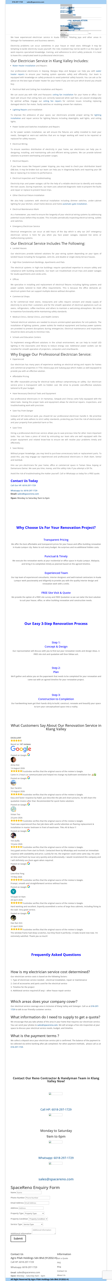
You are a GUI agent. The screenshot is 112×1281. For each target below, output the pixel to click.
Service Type (16, 1224)
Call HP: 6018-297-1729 (56, 1109)
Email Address (17, 1203)
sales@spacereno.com (28, 493)
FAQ (59, 1262)
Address (14, 1208)
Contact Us (62, 1271)
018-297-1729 (17, 2)
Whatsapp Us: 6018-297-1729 (24, 490)
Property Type (17, 1213)
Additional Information (21, 1233)
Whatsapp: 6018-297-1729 (56, 1158)
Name (13, 1192)
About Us (61, 1275)
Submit (18, 1238)
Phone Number (18, 1197)
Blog (59, 1266)
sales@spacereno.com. (48, 1025)
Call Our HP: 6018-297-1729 (23, 485)
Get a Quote (62, 1258)
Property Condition (19, 1218)
